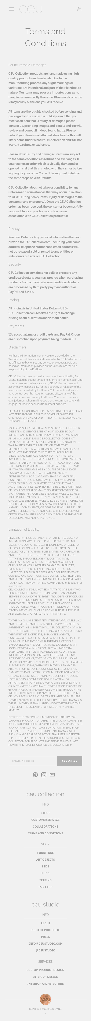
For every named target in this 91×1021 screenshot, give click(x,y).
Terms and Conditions (45, 833)
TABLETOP (45, 887)
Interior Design (45, 977)
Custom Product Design (45, 970)
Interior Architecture (45, 984)
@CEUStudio (45, 950)
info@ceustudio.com (45, 943)
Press (45, 937)
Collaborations (45, 826)
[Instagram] (43, 775)
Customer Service (45, 820)
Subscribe (69, 760)
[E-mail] (52, 775)
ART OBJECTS (45, 860)
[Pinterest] (35, 775)
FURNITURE (45, 853)
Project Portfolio (45, 930)
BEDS (45, 866)
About (45, 923)
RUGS (45, 873)
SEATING (45, 880)
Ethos (45, 813)
